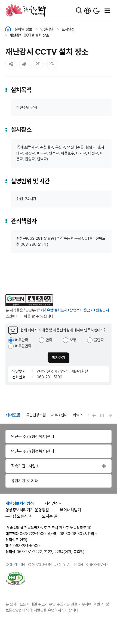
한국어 (87, 10)
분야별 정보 (23, 29)
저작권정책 (53, 503)
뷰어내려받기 (70, 510)
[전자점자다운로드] (51, 63)
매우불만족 (23, 346)
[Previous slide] (94, 415)
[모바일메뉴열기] (107, 10)
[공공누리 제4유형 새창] (35, 300)
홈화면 (8, 29)
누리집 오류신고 (18, 516)
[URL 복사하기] (24, 63)
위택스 (78, 415)
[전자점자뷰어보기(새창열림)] (38, 63)
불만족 (99, 340)
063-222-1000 (33, 534)
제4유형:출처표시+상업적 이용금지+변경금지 (75, 310)
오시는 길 (49, 516)
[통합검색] (78, 10)
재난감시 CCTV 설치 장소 (29, 35)
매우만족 (21, 340)
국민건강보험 (36, 415)
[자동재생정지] (102, 415)
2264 (59, 552)
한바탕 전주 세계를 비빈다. (26, 10)
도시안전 (68, 29)
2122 (48, 552)
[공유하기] (10, 63)
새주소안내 (59, 415)
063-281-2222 (29, 552)
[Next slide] (110, 415)
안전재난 (46, 29)
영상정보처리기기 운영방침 (27, 510)
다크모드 (96, 10)
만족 (49, 340)
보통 (73, 340)
